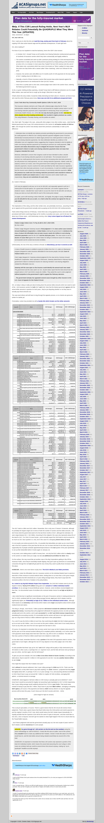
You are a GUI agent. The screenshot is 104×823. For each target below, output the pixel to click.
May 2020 (83, 401)
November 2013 (85, 579)
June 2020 (83, 399)
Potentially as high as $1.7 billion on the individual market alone (47, 600)
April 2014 (83, 568)
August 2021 (84, 367)
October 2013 (84, 581)
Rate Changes (40, 12)
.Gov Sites (31, 12)
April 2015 (83, 537)
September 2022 (85, 338)
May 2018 (83, 454)
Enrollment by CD (50, 12)
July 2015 (83, 530)
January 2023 (84, 329)
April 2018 (83, 457)
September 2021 (85, 365)
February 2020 (84, 407)
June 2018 (83, 452)
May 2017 (83, 481)
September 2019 (85, 419)
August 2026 (84, 233)
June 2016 (83, 506)
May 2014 (83, 566)
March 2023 (83, 325)
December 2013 (85, 577)
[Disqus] (43, 791)
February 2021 (84, 381)
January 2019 (84, 436)
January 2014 (84, 575)
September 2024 (85, 285)
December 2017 (85, 465)
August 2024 (84, 287)
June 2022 (83, 345)
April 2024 (83, 296)
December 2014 (85, 546)
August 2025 (84, 260)
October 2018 (84, 443)
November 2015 (85, 521)
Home (13, 12)
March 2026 (83, 245)
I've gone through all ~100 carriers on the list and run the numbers (42, 729)
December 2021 (85, 358)
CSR (23, 755)
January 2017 (84, 490)
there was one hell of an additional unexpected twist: (54, 98)
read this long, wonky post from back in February (50, 41)
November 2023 (85, 307)
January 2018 (84, 463)
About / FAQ (60, 12)
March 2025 (83, 271)
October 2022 (84, 336)
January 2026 (84, 249)
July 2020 (83, 396)
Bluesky (84, 33)
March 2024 (83, 298)
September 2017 (85, 472)
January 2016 (84, 517)
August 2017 (84, 474)
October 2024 (84, 283)
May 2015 (83, 535)
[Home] (29, 8)
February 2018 (84, 461)
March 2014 (83, 570)
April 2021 (83, 376)
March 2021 (83, 378)
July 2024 (83, 289)
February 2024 (84, 300)
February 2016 (84, 515)
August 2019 (84, 421)
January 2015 (84, 544)
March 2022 (83, 352)
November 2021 (85, 361)
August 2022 (84, 341)
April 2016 (83, 510)
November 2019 (85, 414)
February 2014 (84, 573)
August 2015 (84, 528)
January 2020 (84, 410)
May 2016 (83, 508)
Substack (85, 30)
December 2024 (85, 278)
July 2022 (83, 343)
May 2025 (83, 267)
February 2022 (84, 354)
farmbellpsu (81, 202)
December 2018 (85, 439)
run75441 (80, 214)
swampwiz (81, 189)
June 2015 (83, 532)
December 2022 (85, 332)
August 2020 (84, 394)
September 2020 (85, 392)
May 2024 (83, 294)
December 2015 (85, 519)
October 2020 (84, 390)
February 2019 (84, 434)
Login (81, 12)
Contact (68, 12)
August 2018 (84, 448)
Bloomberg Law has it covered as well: (59, 244)
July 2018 (83, 450)
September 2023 (85, 312)
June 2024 (83, 291)
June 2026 (83, 238)
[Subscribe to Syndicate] (11, 816)
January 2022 (84, 356)
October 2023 (84, 309)
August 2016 (84, 501)
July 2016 (83, 503)
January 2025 (84, 276)
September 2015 (85, 526)
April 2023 (83, 323)
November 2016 (85, 494)
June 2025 (83, 265)
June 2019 (83, 425)
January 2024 (84, 303)
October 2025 (84, 256)
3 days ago (84, 198)
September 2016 (85, 499)
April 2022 (83, 349)
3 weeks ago (88, 210)
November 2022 (85, 334)
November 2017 (85, 468)
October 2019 (84, 416)
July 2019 (83, 423)
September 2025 (85, 258)
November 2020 (85, 387)
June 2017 (83, 479)
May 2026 (83, 240)
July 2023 (83, 316)
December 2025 (85, 251)
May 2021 (83, 374)
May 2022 (83, 347)
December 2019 (85, 412)
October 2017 (84, 470)
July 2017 (83, 477)
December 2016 (85, 492)
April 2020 (83, 403)
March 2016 (83, 512)
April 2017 (83, 483)
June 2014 (83, 564)
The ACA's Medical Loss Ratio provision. (55, 569)
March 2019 (83, 432)
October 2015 (84, 523)
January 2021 (84, 383)
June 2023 (83, 318)
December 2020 (85, 385)
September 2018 (85, 445)
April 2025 (83, 269)
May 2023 (83, 320)
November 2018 (85, 441)
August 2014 (84, 559)
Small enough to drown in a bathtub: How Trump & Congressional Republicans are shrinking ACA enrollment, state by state (85, 223)
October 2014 (84, 552)
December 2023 (85, 305)
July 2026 (83, 236)
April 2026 (83, 242)
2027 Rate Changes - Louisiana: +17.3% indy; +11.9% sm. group (85, 196)
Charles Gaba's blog (33, 753)
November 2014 (85, 548)
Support (75, 12)
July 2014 (83, 561)
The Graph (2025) (22, 12)
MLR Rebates (16, 755)
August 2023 (84, 314)
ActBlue (84, 28)
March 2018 (83, 459)
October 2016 (84, 497)
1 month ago (85, 227)
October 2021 (84, 363)
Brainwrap (90, 821)
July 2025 (83, 262)
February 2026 (84, 247)
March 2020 (83, 405)
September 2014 (85, 555)
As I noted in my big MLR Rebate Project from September (30, 583)
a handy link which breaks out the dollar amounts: (53, 301)
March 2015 (83, 539)
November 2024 (85, 280)
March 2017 (83, 486)
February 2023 (84, 327)
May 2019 (83, 428)
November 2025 (85, 254)
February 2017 (84, 488)
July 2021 (83, 370)
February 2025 (84, 274)
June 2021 (83, 372)
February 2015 (84, 541)
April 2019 (83, 430)
